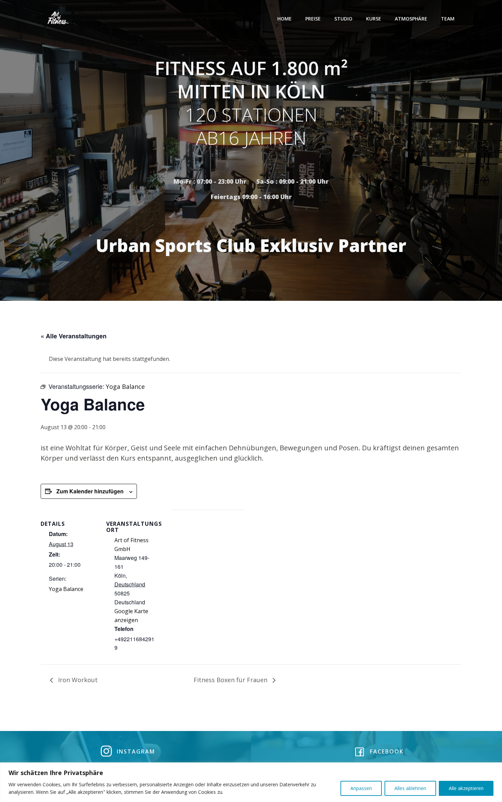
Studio (343, 18)
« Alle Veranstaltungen (74, 336)
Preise (313, 18)
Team (448, 18)
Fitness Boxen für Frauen (231, 680)
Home (284, 18)
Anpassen (361, 788)
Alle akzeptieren (466, 788)
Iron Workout (77, 680)
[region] (251, 782)
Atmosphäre (411, 18)
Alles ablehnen (410, 788)
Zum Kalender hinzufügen (90, 491)
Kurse (373, 18)
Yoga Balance (66, 589)
